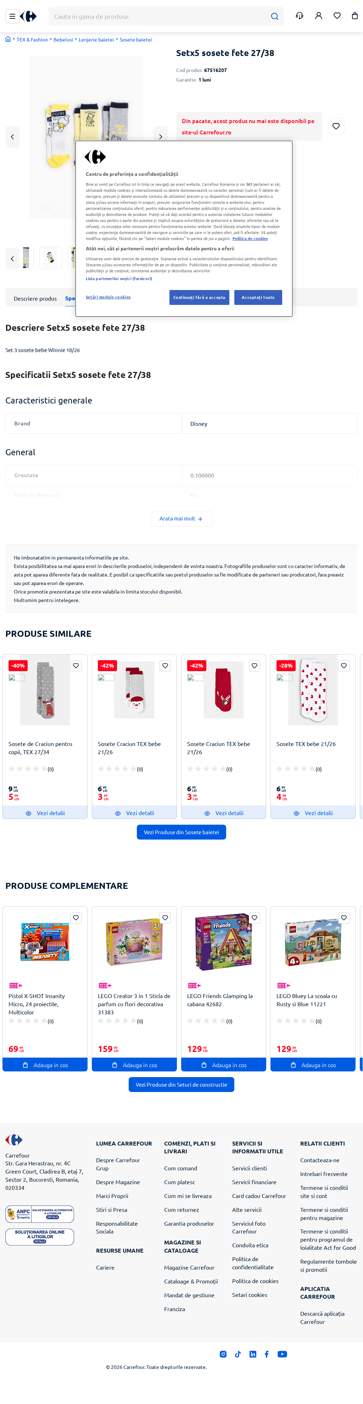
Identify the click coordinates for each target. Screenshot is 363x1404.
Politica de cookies (255, 1280)
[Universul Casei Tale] (31, 16)
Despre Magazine (118, 1181)
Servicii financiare (254, 1181)
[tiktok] (238, 1356)
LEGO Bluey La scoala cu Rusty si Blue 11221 (307, 999)
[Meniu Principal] (12, 16)
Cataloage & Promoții (191, 1281)
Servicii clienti (249, 1167)
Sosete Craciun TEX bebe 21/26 (129, 747)
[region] (184, 228)
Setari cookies (249, 1294)
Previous (12, 137)
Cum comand (180, 1167)
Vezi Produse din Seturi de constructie (181, 1084)
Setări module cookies (108, 297)
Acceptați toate (258, 297)
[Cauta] (274, 16)
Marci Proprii (112, 1195)
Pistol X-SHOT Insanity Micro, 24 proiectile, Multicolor (37, 1003)
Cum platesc (179, 1181)
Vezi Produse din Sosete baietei (181, 832)
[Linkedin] (253, 1356)
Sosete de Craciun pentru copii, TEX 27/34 (40, 747)
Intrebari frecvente (324, 1173)
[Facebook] (267, 1356)
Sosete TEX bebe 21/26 (306, 743)
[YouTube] (282, 1356)
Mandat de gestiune (189, 1294)
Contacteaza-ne (320, 1159)
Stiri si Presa (111, 1209)
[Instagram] (223, 1356)
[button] (355, 16)
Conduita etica (250, 1244)
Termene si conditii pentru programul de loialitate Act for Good (328, 1239)
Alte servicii (247, 1209)
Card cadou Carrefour (259, 1195)
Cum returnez (181, 1209)
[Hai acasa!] (8, 39)
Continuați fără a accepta (199, 297)
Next (160, 137)
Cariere (105, 1267)
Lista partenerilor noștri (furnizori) (119, 278)
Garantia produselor (189, 1223)
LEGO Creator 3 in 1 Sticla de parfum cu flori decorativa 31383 (134, 1003)
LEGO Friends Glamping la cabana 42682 (220, 999)
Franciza (174, 1308)
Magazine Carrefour (189, 1267)
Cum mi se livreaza (188, 1195)
